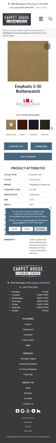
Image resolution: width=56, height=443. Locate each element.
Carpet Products (37, 30)
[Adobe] (22, 124)
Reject (27, 229)
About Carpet (23, 30)
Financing (41, 146)
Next (52, 124)
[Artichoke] (45, 124)
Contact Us (16, 146)
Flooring (12, 30)
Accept (15, 229)
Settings (40, 229)
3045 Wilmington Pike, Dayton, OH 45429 (29, 4)
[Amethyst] (33, 124)
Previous (4, 124)
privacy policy (29, 220)
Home (5, 30)
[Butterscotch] (11, 124)
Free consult (41, 7)
